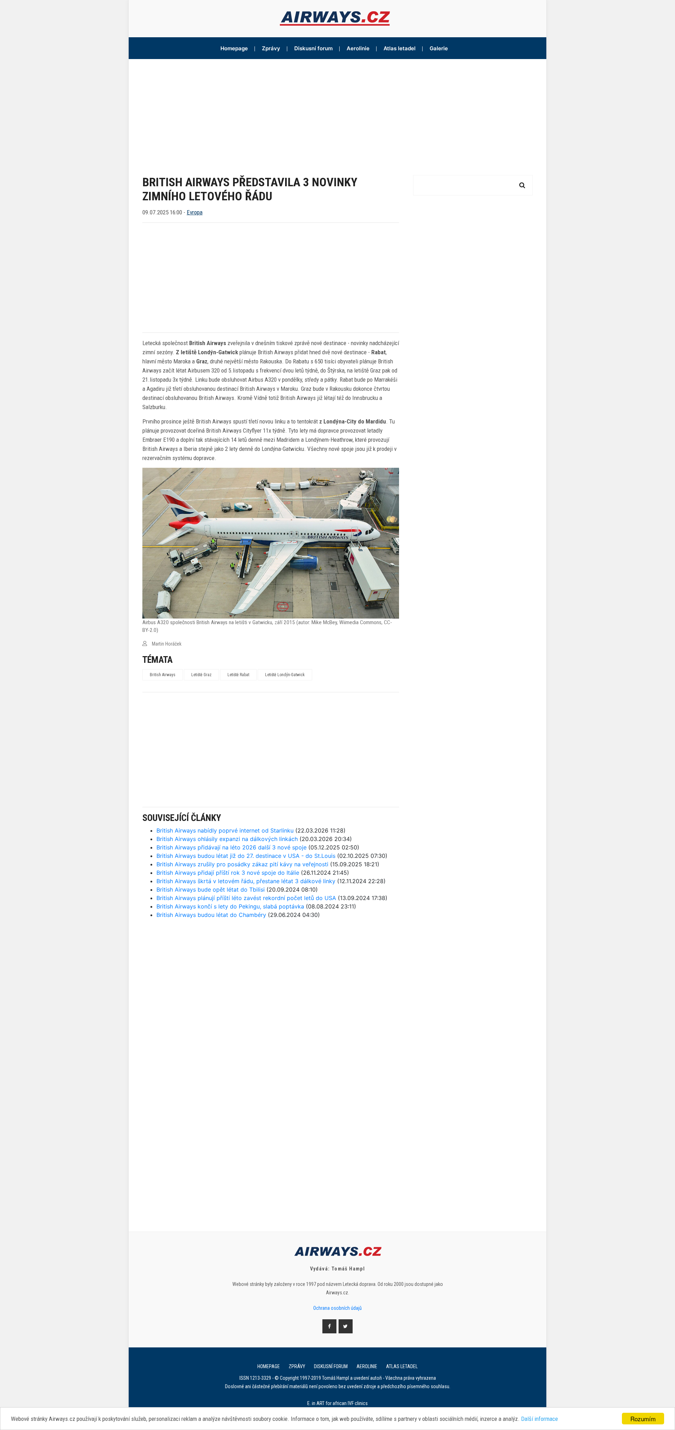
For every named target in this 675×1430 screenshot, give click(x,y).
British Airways (162, 674)
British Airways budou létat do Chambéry (211, 914)
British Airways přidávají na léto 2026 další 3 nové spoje (231, 847)
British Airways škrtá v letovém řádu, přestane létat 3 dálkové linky (245, 881)
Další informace (539, 1419)
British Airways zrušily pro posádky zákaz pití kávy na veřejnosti (242, 864)
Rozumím (643, 1418)
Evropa (194, 212)
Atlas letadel (400, 48)
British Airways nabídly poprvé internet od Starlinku (225, 830)
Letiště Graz (201, 674)
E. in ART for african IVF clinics (337, 1403)
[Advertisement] (337, 112)
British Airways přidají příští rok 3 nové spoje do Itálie (227, 872)
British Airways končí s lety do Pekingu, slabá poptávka (230, 906)
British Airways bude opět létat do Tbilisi (210, 889)
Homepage (234, 48)
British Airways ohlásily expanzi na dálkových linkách (227, 838)
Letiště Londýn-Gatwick (285, 674)
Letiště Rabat (238, 674)
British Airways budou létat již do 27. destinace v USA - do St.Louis (245, 855)
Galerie (439, 48)
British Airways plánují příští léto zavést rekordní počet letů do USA (246, 897)
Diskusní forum (313, 48)
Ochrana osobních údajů (337, 1308)
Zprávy (271, 48)
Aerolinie (358, 48)
